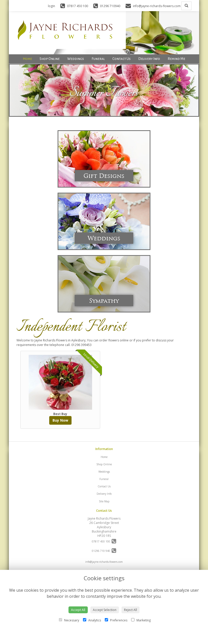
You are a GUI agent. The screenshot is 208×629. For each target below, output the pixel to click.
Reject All (130, 610)
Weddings (75, 59)
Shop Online (50, 59)
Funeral (98, 59)
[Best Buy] (60, 382)
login (51, 6)
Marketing (143, 620)
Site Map (104, 501)
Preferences (118, 620)
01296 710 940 (102, 551)
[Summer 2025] (104, 114)
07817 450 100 (102, 541)
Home (27, 59)
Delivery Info (149, 59)
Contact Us (121, 59)
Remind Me (176, 59)
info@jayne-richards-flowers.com (104, 562)
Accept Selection (104, 610)
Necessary (71, 620)
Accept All (78, 610)
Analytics (94, 620)
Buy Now (60, 420)
